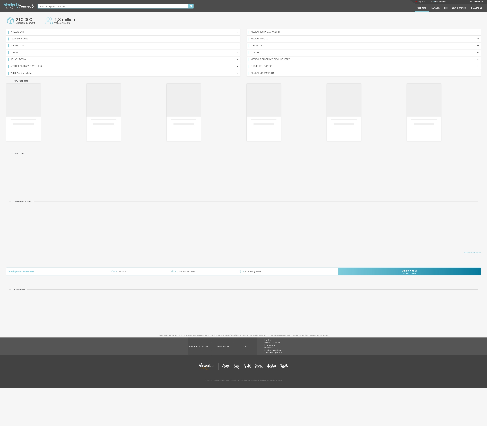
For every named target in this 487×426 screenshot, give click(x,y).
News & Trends (458, 8)
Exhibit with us (222, 346)
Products (421, 8)
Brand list (267, 340)
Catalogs (435, 8)
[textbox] (113, 6)
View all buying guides (472, 252)
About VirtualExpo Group (273, 353)
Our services (268, 347)
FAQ (245, 346)
